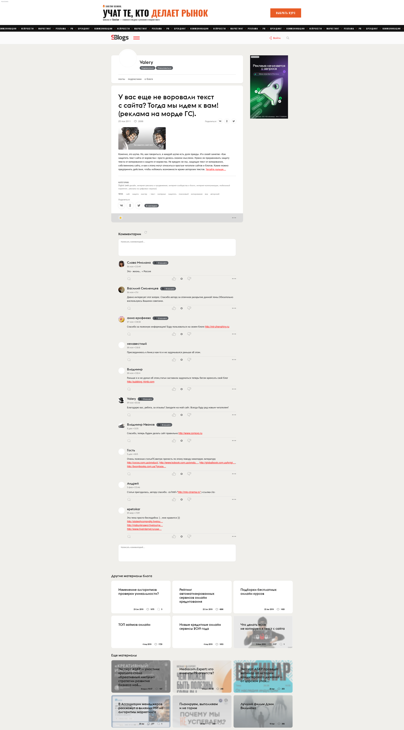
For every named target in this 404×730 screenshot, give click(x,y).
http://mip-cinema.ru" (189, 492)
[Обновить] (145, 232)
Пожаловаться (164, 67)
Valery (146, 62)
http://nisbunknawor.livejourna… (145, 525)
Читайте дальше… (216, 169)
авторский (214, 193)
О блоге (149, 79)
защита (135, 193)
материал (161, 193)
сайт (128, 193)
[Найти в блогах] (288, 38)
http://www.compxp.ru (190, 433)
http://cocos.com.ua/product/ (142, 462)
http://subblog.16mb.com (140, 381)
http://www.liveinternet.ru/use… (144, 529)
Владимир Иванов (140, 424)
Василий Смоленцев (142, 288)
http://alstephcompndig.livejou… (145, 521)
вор (206, 193)
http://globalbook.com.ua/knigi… (217, 462)
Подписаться (147, 67)
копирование (196, 193)
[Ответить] (129, 279)
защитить (172, 193)
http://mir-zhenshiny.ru (217, 326)
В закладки (151, 205)
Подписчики (135, 79)
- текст (152, 193)
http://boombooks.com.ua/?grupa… (146, 466)
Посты (121, 79)
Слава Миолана (139, 262)
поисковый (184, 193)
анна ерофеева (139, 318)
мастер (144, 193)
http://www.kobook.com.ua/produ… (178, 462)
